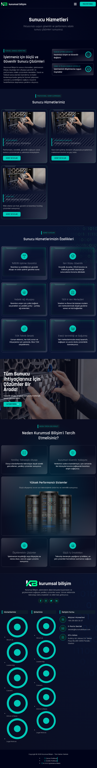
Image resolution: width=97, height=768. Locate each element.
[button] (75, 4)
